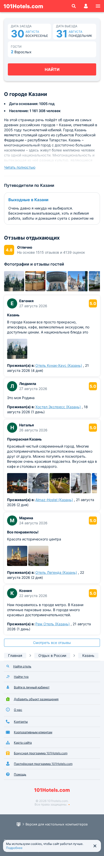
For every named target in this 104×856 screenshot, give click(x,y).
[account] (86, 6)
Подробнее (14, 848)
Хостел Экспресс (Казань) (58, 407)
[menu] (98, 6)
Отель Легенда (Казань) (56, 572)
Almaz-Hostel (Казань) (54, 500)
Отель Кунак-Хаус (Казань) (58, 365)
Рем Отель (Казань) (52, 624)
